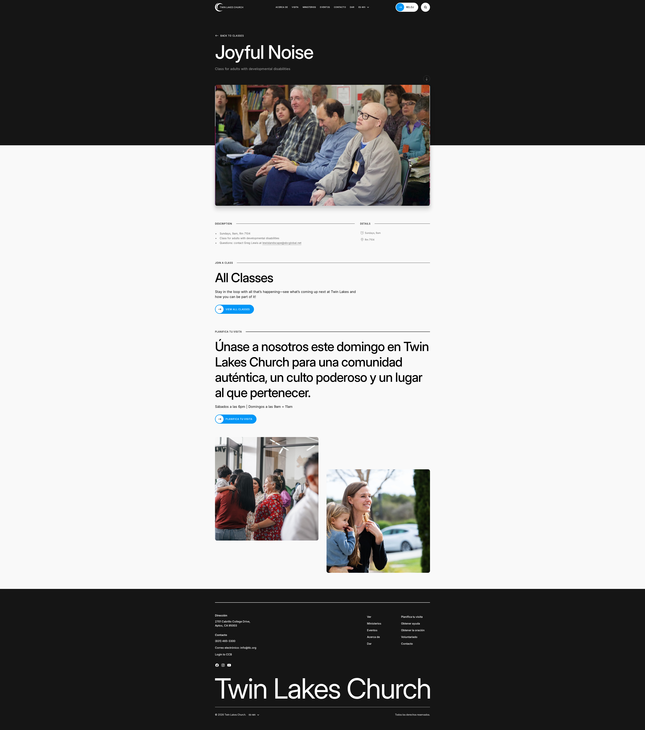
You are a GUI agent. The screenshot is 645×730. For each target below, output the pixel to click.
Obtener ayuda (410, 623)
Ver (369, 616)
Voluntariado (409, 637)
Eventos (325, 7)
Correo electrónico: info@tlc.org (235, 647)
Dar (352, 7)
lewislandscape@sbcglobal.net (281, 243)
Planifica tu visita (412, 616)
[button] (363, 7)
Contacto (340, 7)
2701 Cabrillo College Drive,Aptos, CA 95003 (232, 623)
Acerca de (282, 7)
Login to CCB (223, 654)
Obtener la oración (413, 630)
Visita (295, 7)
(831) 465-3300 (225, 641)
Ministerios (309, 7)
